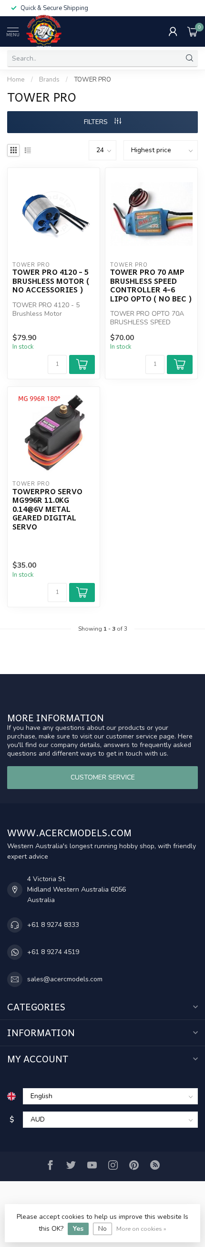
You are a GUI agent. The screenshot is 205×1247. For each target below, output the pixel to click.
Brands (49, 79)
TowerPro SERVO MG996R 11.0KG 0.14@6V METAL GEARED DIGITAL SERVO (47, 509)
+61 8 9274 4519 (53, 951)
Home (16, 79)
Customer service (103, 777)
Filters (97, 121)
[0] (192, 31)
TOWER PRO (92, 79)
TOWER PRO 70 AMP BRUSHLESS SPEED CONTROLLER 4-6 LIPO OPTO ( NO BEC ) (151, 285)
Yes (78, 1228)
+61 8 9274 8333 (53, 924)
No (102, 1228)
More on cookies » (141, 1229)
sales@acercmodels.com (64, 979)
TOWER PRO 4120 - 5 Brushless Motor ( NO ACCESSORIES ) (51, 281)
